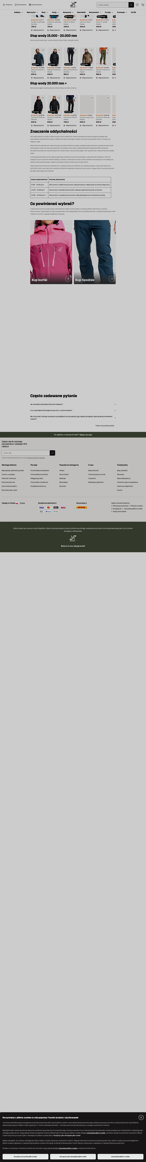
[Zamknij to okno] (141, 1117)
